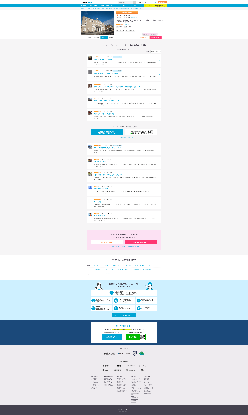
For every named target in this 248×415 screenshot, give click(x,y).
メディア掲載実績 (124, 361)
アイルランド (133, 17)
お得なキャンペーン (148, 385)
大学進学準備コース (120, 274)
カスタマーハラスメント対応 (136, 388)
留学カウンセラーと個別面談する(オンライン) (112, 336)
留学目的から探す (107, 381)
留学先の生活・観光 (121, 385)
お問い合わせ (133, 400)
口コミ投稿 (141, 2)
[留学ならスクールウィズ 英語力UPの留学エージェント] (86, 2)
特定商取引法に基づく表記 (136, 391)
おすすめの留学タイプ (121, 379)
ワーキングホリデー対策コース (137, 269)
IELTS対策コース (106, 265)
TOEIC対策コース (97, 265)
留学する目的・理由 (121, 378)
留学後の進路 (119, 387)
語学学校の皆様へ (134, 385)
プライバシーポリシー (135, 393)
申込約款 (132, 396)
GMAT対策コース (146, 265)
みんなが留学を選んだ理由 (136, 381)
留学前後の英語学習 (121, 391)
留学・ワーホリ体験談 (148, 384)
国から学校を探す (94, 376)
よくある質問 (133, 384)
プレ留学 (107, 5)
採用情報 (106, 406)
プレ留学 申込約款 (134, 397)
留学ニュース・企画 (121, 388)
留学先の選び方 (120, 382)
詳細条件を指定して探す (108, 384)
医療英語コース (149, 269)
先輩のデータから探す (108, 382)
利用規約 (132, 387)
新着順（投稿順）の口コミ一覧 (135, 8)
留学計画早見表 (134, 382)
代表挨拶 (102, 406)
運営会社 (98, 406)
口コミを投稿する (130, 30)
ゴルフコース (96, 274)
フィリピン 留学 (94, 378)
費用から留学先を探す (108, 379)
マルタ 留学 (93, 388)
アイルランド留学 (109, 8)
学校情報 (90, 37)
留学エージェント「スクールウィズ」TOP (88, 8)
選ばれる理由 (101, 5)
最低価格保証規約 (134, 390)
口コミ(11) (104, 37)
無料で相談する (150, 5)
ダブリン (138, 17)
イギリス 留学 (93, 384)
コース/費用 (96, 37)
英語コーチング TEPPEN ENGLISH (145, 406)
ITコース (119, 269)
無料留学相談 (146, 378)
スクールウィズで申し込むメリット (118, 246)
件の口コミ (127, 24)
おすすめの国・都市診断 (108, 385)
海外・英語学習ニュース (122, 390)
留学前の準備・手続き (121, 384)
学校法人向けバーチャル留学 (134, 406)
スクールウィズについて (135, 378)
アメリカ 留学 (93, 379)
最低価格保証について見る (133, 246)
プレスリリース (111, 406)
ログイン (154, 2)
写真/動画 (111, 37)
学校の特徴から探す (108, 378)
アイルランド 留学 (94, 387)
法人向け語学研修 (125, 406)
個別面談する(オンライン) (107, 132)
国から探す (83, 5)
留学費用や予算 (120, 381)
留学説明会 (146, 390)
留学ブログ (119, 376)
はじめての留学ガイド (148, 391)
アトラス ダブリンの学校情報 (124, 8)
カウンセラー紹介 (121, 5)
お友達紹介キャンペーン (148, 387)
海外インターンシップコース (109, 269)
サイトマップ (133, 402)
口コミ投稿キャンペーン (148, 388)
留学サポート (113, 5)
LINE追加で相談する (139, 132)
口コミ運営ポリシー (134, 399)
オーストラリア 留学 (94, 382)
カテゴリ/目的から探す (92, 5)
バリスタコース (126, 269)
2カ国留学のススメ (147, 393)
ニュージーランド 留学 (95, 385)
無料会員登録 (162, 2)
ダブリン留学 (115, 8)
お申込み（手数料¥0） (155, 37)
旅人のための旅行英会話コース (107, 274)
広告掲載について (118, 406)
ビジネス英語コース (97, 269)
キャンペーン (129, 5)
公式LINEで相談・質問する (134, 337)
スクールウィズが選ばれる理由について (125, 137)
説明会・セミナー (137, 5)
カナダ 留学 (93, 381)
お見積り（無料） (143, 37)
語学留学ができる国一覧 (101, 8)
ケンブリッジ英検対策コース (127, 265)
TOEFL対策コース (115, 265)
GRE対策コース (138, 265)
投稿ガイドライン (134, 394)
